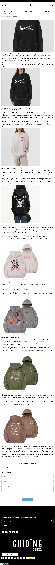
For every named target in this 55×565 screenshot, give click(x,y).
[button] (2, 5)
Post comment (27, 499)
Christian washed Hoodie (39, 57)
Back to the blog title (8, 468)
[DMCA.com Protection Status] (4, 564)
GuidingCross (6, 560)
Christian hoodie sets (45, 448)
